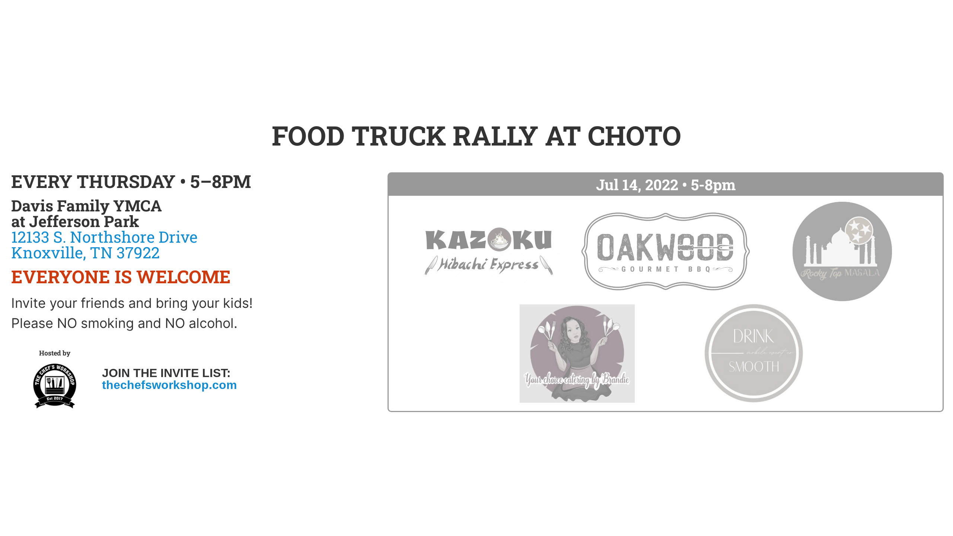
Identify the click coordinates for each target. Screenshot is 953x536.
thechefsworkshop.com (169, 385)
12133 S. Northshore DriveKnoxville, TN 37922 (104, 244)
